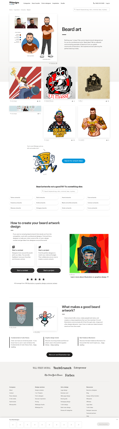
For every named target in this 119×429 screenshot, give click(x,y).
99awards (89, 398)
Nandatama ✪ (54, 63)
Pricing (37, 401)
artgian (47, 140)
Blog (87, 393)
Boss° (81, 101)
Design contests (39, 390)
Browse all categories (66, 410)
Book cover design (66, 407)
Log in (108, 3)
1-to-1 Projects (38, 393)
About (10, 390)
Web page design (65, 396)
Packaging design (65, 401)
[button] (117, 419)
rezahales (82, 140)
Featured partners (91, 413)
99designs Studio (40, 404)
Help (87, 416)
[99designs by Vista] (14, 3)
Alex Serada (13, 327)
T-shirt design (64, 404)
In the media (12, 398)
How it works (36, 3)
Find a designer (46, 3)
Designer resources (91, 410)
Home (11, 9)
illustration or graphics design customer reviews (42, 283)
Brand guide (64, 398)
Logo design (64, 390)
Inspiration (55, 3)
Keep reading (55, 345)
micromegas (14, 101)
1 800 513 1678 (99, 3)
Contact (11, 393)
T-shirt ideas (89, 407)
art (74, 48)
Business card (64, 393)
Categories (26, 3)
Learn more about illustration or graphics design (89, 277)
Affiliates (88, 401)
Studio (63, 3)
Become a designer (91, 390)
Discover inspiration (40, 398)
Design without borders (92, 396)
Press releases (13, 396)
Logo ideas (89, 404)
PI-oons (73, 274)
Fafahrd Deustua (49, 101)
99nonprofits (12, 404)
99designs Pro (39, 407)
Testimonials (12, 401)
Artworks (23, 9)
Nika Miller (37, 332)
